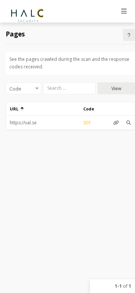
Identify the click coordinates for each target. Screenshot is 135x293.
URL (15, 109)
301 (87, 122)
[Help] (129, 35)
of (123, 286)
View (116, 88)
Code (88, 109)
